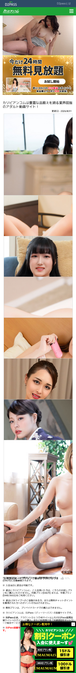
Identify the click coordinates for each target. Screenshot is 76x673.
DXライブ (17, 600)
